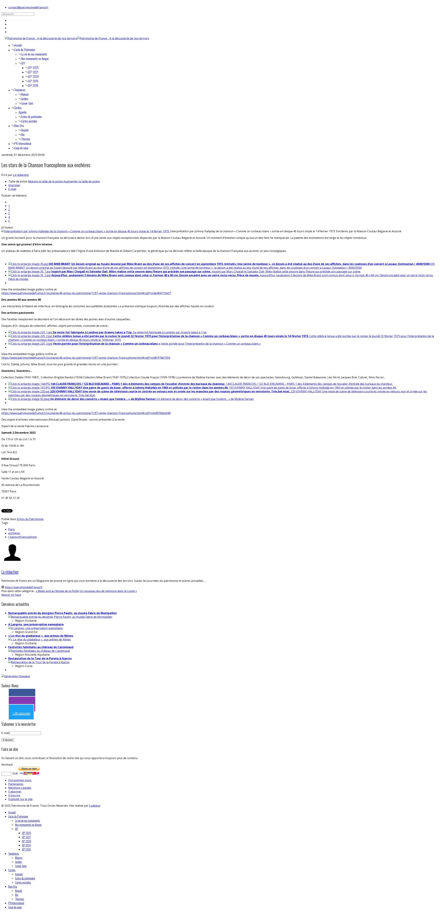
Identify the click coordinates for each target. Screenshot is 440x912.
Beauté (25, 130)
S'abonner (15, 791)
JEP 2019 (33, 81)
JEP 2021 (33, 72)
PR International (22, 143)
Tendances (19, 90)
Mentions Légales (19, 788)
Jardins (24, 99)
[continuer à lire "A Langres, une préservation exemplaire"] (35, 628)
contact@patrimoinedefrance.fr (28, 7)
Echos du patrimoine (31, 116)
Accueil (18, 45)
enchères (14, 533)
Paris (11, 529)
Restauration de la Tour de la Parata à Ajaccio (40, 658)
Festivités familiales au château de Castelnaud (40, 647)
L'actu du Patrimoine (24, 49)
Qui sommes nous (19, 780)
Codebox (94, 806)
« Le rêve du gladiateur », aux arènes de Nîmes (40, 636)
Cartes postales (29, 121)
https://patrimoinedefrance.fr (24, 587)
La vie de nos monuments (34, 54)
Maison (25, 94)
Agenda (22, 112)
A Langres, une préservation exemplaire (36, 624)
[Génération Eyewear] (15, 676)
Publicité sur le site (20, 799)
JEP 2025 (33, 67)
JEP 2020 (33, 76)
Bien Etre (19, 125)
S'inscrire (14, 795)
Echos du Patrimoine (30, 519)
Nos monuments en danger (35, 58)
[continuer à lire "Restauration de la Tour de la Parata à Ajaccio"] (38, 662)
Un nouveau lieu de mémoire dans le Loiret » (108, 591)
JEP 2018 (33, 85)
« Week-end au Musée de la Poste (57, 591)
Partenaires (15, 784)
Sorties (18, 107)
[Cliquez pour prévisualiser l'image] (85, 231)
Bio (23, 134)
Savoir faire (27, 103)
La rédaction (21, 175)
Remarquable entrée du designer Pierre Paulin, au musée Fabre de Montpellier (62, 613)
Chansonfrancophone (22, 537)
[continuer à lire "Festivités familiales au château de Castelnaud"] (39, 651)
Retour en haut (11, 595)
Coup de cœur (21, 148)
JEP (23, 63)
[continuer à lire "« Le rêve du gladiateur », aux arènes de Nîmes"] (39, 639)
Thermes (25, 139)
